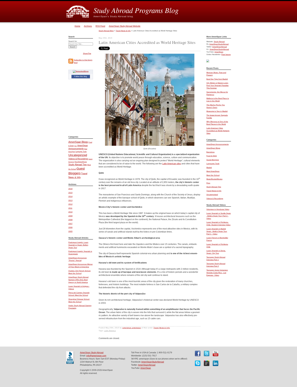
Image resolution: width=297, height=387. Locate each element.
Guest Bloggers (212, 160)
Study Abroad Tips (77, 164)
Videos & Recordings (78, 159)
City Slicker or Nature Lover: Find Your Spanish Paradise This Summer (217, 85)
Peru (75, 145)
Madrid (90, 159)
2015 (70, 193)
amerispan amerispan (131, 328)
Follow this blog (80, 76)
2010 (70, 212)
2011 (70, 208)
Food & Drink (211, 156)
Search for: (72, 41)
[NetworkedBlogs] (81, 71)
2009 (70, 216)
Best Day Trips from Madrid (217, 79)
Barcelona (71, 161)
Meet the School (212, 175)
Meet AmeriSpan (212, 171)
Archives (88, 26)
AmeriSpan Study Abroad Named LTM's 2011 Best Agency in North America (78, 279)
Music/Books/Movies (81, 162)
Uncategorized (77, 155)
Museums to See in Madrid (217, 111)
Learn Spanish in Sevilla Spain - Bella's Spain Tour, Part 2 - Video (218, 215)
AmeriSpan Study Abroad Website (124, 26)
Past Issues (226, 54)
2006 (70, 227)
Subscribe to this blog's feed (83, 61)
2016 (70, 189)
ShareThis (87, 53)
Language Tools (81, 151)
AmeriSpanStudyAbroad (219, 44)
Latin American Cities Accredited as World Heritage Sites (217, 130)
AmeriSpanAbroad (219, 47)
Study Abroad (219, 42)
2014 (70, 196)
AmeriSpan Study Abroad (91, 352)
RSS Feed (100, 26)
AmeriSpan (218, 52)
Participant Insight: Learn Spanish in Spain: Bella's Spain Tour (78, 244)
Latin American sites (171, 163)
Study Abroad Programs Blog (136, 10)
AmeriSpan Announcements (217, 144)
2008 (70, 220)
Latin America (110, 331)
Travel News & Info (123, 31)
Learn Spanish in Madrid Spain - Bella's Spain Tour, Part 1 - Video (216, 231)
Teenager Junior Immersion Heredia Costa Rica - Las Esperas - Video (217, 272)
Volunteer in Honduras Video (217, 209)
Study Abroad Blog (106, 31)
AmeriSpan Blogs (78, 141)
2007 (70, 224)
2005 (70, 231)
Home (77, 26)
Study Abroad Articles (78, 238)
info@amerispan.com (96, 355)
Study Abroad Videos (216, 205)
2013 (70, 200)
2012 (70, 204)
